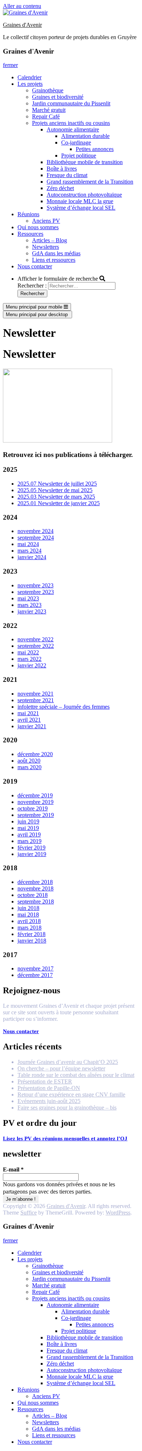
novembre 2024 (35, 531)
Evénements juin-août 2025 (48, 1101)
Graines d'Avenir (22, 25)
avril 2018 (29, 921)
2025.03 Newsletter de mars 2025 (56, 497)
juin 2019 (28, 821)
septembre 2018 (35, 901)
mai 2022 (28, 652)
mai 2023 (28, 598)
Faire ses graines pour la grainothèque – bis (67, 1107)
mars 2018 (29, 927)
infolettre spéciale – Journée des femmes (63, 707)
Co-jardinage (76, 142)
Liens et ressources (53, 260)
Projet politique (78, 155)
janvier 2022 (31, 665)
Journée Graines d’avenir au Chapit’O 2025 (67, 1062)
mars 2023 (29, 605)
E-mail (13, 1169)
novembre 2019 (35, 802)
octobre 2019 (32, 808)
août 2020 (28, 761)
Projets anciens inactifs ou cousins (71, 123)
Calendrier (29, 77)
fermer (10, 65)
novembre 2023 (35, 585)
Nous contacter (34, 266)
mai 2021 (28, 713)
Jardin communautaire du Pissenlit (71, 103)
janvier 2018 (31, 941)
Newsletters (45, 247)
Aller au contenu (22, 6)
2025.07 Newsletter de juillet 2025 (57, 484)
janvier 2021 (31, 726)
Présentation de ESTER (44, 1081)
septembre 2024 (35, 537)
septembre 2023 (35, 592)
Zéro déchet (60, 188)
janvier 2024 (31, 557)
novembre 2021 (35, 694)
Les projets (30, 84)
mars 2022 (29, 659)
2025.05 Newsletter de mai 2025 (54, 490)
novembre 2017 (35, 968)
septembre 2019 (35, 815)
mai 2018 (28, 914)
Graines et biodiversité (57, 97)
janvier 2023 (31, 611)
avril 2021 (29, 720)
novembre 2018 (35, 888)
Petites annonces (95, 149)
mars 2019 (29, 841)
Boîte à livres (62, 168)
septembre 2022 (35, 646)
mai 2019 (28, 828)
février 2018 (31, 934)
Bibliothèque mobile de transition (85, 162)
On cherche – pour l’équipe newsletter (61, 1068)
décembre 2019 (35, 795)
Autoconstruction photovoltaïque (84, 195)
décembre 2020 (35, 754)
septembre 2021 (35, 700)
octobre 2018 (32, 895)
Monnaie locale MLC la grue (80, 201)
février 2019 (31, 847)
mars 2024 (29, 551)
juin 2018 (28, 908)
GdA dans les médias (56, 253)
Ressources (30, 234)
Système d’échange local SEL (81, 208)
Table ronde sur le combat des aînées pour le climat (75, 1075)
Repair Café (46, 116)
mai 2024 (28, 544)
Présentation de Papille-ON (48, 1088)
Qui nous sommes (38, 227)
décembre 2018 (35, 882)
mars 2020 (29, 767)
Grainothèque (47, 90)
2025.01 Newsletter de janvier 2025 (58, 503)
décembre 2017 (35, 975)
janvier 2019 (31, 854)
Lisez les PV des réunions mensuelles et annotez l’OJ (65, 1138)
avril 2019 (29, 834)
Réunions (28, 214)
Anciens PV (46, 221)
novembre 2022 (35, 639)
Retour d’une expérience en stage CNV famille (71, 1094)
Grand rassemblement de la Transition (90, 182)
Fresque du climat (67, 175)
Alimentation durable (85, 136)
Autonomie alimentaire (73, 129)
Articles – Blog (49, 240)
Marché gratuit (49, 110)
